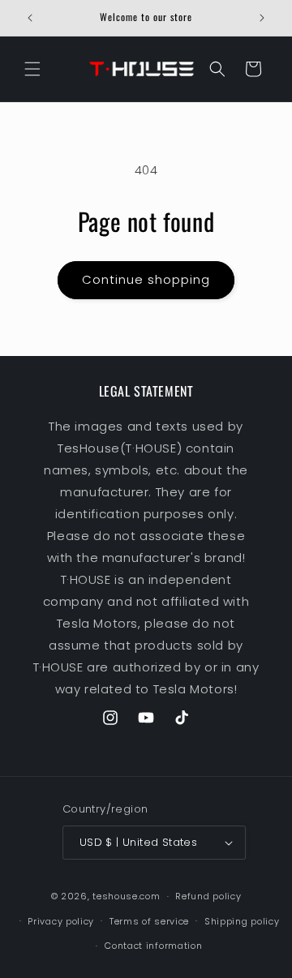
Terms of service (149, 921)
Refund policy (208, 896)
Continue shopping (146, 279)
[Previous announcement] (30, 18)
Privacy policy (61, 921)
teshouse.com (126, 896)
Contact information (153, 945)
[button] (32, 69)
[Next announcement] (262, 18)
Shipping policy (242, 921)
